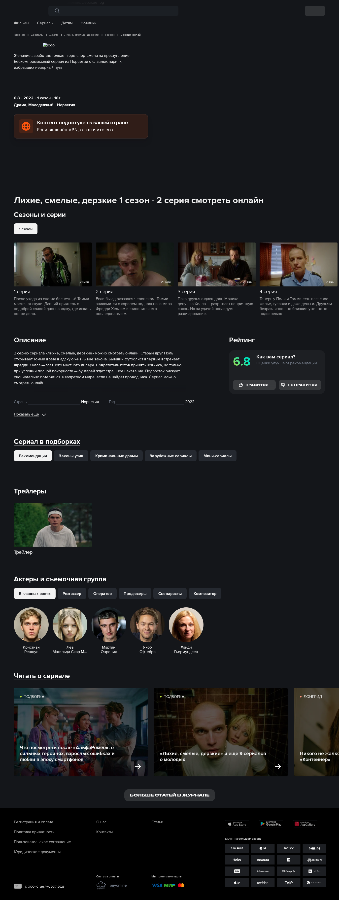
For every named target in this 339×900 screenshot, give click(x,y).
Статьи (157, 822)
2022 (29, 98)
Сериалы (45, 23)
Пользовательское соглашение (42, 841)
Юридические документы (37, 851)
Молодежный (40, 105)
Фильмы (21, 23)
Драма (20, 105)
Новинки (89, 23)
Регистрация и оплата (33, 822)
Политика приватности (34, 832)
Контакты (104, 832)
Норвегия (66, 105)
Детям (67, 23)
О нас (101, 822)
